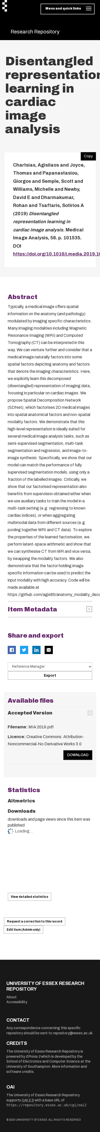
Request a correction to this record (34, 921)
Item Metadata (32, 609)
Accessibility (16, 1002)
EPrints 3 (33, 1056)
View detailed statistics (29, 897)
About (11, 997)
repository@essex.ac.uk (73, 1033)
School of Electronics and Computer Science (43, 1061)
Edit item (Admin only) (23, 929)
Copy (87, 155)
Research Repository (35, 31)
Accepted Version (30, 713)
